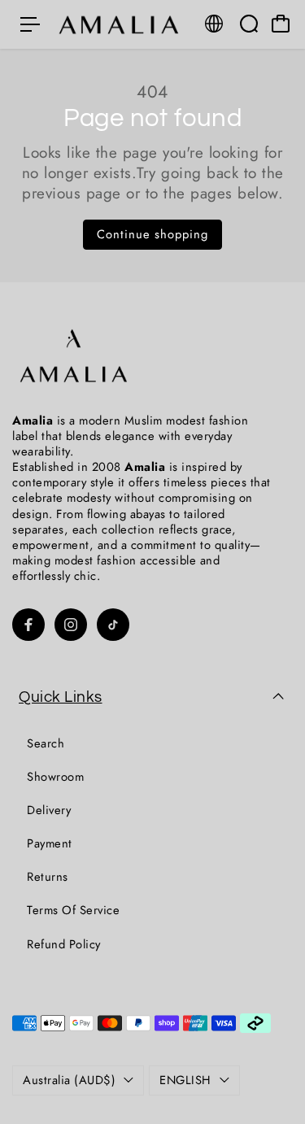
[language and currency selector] (214, 23)
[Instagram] (70, 624)
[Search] (249, 23)
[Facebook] (28, 624)
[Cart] (280, 23)
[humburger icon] (30, 24)
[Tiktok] (113, 624)
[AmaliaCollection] (121, 24)
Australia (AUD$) (69, 1080)
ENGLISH (185, 1080)
